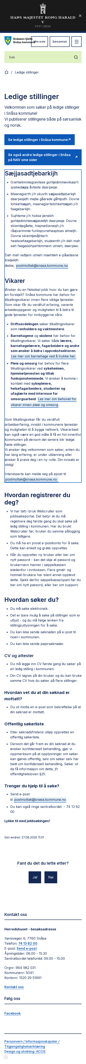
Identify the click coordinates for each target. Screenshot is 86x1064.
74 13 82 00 (27, 943)
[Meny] (76, 41)
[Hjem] (6, 72)
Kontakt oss (14, 987)
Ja (35, 877)
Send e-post (27, 948)
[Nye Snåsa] (19, 40)
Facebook (12, 1013)
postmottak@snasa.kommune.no (42, 265)
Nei (50, 877)
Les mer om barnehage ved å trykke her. (43, 356)
